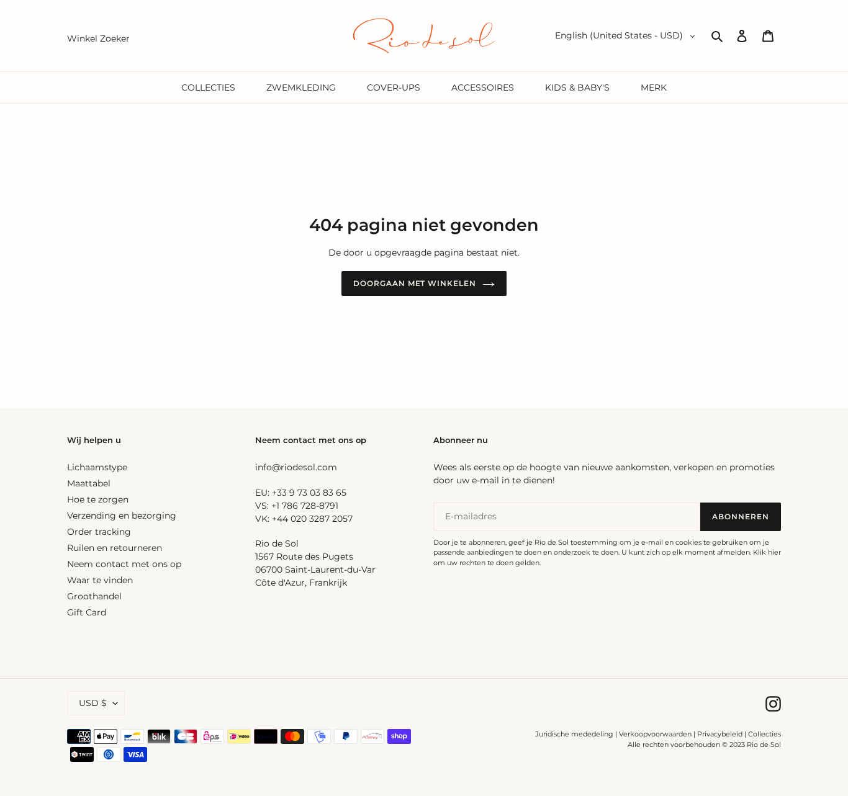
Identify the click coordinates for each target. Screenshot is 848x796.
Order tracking (99, 531)
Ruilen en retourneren (114, 547)
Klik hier (767, 552)
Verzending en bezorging (121, 515)
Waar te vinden (100, 580)
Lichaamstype (97, 467)
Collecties (764, 734)
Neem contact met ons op (124, 564)
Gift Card (86, 612)
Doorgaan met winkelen (414, 283)
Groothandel (94, 596)
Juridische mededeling (574, 734)
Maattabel (89, 483)
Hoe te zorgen (98, 499)
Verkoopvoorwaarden (655, 734)
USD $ (93, 703)
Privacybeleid (719, 734)
